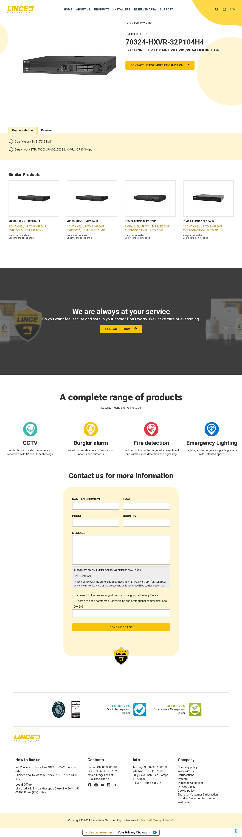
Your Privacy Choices (132, 832)
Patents (183, 779)
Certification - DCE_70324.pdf (33, 141)
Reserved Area (145, 9)
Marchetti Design (151, 820)
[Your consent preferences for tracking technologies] (235, 830)
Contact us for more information (156, 65)
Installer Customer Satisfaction (197, 798)
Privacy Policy (149, 595)
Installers (122, 9)
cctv (128, 23)
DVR (150, 23)
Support (166, 9)
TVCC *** (140, 23)
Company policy (188, 767)
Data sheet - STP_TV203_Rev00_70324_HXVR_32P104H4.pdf (54, 149)
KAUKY (169, 820)
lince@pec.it (101, 779)
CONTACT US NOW (118, 329)
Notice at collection (98, 832)
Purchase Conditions (191, 783)
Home (68, 9)
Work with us (186, 771)
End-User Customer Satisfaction (198, 794)
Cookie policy (186, 790)
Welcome (184, 802)
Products (102, 9)
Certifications (186, 775)
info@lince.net (104, 775)
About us (83, 9)
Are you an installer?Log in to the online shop (21, 236)
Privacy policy (186, 786)
